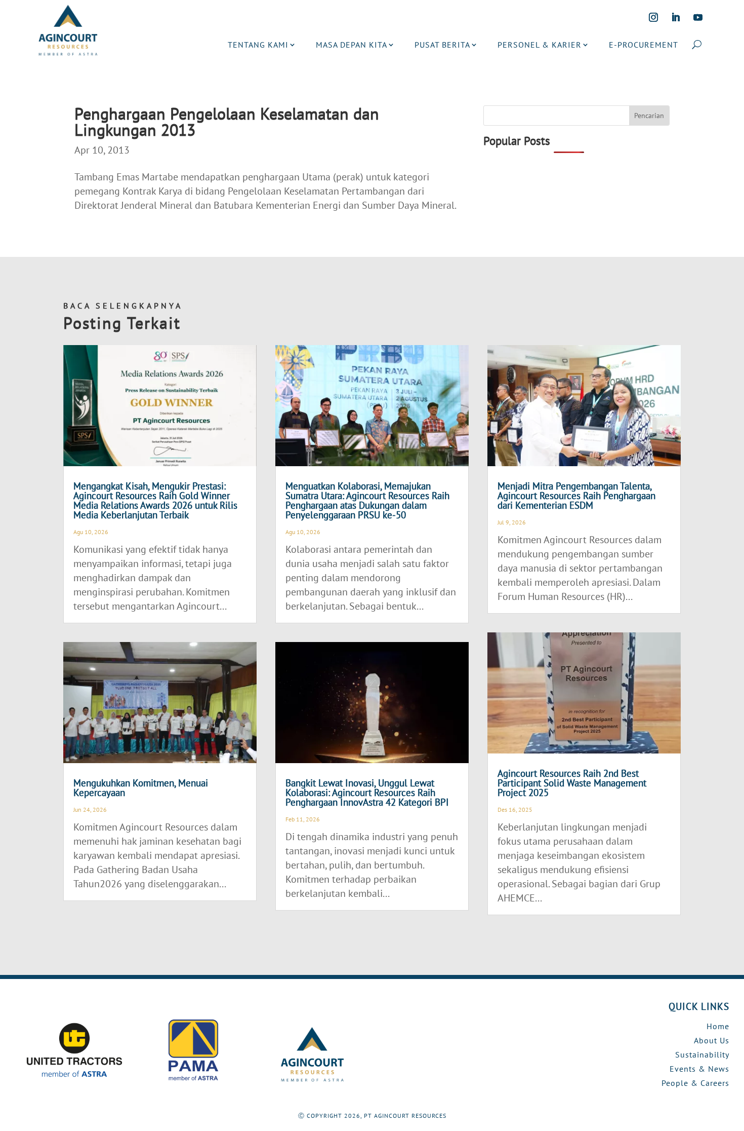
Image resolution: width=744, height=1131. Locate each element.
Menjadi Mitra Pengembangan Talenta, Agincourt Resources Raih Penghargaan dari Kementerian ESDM (576, 495)
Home (718, 1026)
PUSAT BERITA (442, 45)
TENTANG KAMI (258, 45)
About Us (711, 1040)
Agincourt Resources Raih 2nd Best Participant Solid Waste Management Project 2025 (572, 783)
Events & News (699, 1069)
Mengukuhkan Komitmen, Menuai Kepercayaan (140, 788)
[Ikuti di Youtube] (698, 17)
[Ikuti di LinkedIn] (676, 17)
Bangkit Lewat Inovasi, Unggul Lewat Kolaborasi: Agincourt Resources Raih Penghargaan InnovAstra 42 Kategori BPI (367, 792)
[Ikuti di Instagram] (653, 17)
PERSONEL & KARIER (540, 45)
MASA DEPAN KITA (351, 45)
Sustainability (702, 1054)
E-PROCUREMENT (643, 45)
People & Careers (695, 1083)
